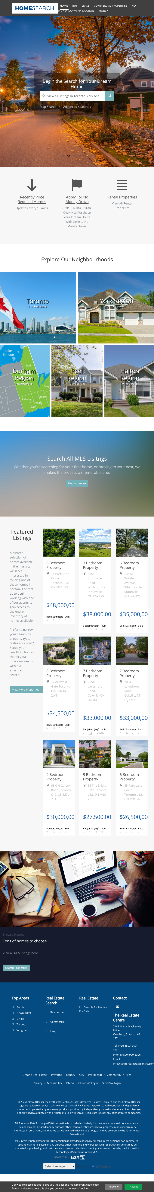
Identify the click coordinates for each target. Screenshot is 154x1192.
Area (128, 1075)
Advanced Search (75, 107)
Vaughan (22, 1030)
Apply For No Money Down (77, 199)
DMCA (70, 1083)
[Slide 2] (68, 156)
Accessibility (54, 1083)
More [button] (103, 10)
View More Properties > (26, 689)
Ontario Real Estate (35, 1075)
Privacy (37, 1083)
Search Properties (16, 967)
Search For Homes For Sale (93, 1009)
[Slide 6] (91, 156)
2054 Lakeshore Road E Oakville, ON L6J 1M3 (96, 691)
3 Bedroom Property (92, 565)
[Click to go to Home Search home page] (35, 8)
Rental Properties (122, 197)
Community (114, 1075)
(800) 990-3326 (131, 1054)
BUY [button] (75, 5)
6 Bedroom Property (56, 565)
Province (56, 1075)
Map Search (48, 107)
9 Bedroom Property (56, 777)
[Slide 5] (85, 156)
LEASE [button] (86, 5)
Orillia (20, 1018)
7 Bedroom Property (92, 673)
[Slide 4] (80, 156)
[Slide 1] (63, 156)
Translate (105, 1166)
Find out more (77, 483)
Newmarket (24, 1013)
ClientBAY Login (88, 1083)
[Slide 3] (74, 156)
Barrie (20, 1007)
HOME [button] (64, 5)
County (70, 1075)
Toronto (21, 1024)
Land (53, 1031)
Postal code (95, 1075)
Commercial (57, 1021)
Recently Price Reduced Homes (32, 199)
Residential (57, 1012)
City (81, 1075)
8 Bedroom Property (56, 673)
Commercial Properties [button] (111, 5)
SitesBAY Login (111, 1083)
